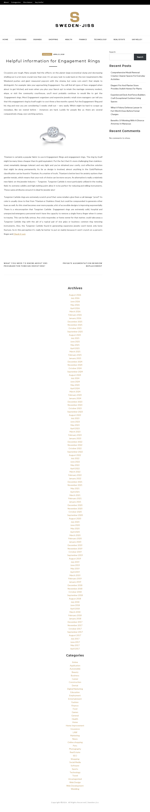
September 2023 (75, 411)
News (75, 739)
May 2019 (75, 568)
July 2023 (75, 418)
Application (75, 665)
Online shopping (75, 742)
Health (68, 39)
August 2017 (75, 635)
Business (38, 39)
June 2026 (75, 301)
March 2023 (75, 431)
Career (75, 679)
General (47, 54)
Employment (75, 695)
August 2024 (75, 375)
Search (112, 52)
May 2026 (75, 305)
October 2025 (75, 328)
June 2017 (75, 642)
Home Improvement (75, 725)
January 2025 (75, 358)
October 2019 (75, 552)
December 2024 (75, 361)
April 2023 (75, 428)
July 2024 (75, 378)
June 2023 (75, 421)
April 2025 (75, 348)
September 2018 (75, 595)
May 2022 (75, 465)
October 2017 (75, 628)
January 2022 (75, 478)
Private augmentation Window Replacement (82, 264)
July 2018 (75, 602)
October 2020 (75, 511)
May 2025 (75, 345)
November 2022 (75, 445)
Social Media (75, 762)
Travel (75, 775)
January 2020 (75, 542)
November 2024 (75, 365)
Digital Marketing (75, 689)
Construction (75, 682)
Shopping (53, 39)
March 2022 (75, 471)
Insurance (75, 729)
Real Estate (119, 39)
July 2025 (75, 338)
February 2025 (75, 355)
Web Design (75, 782)
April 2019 (75, 572)
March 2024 (75, 391)
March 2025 (75, 351)
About (6, 2)
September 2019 (75, 555)
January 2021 (75, 501)
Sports (75, 769)
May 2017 (75, 645)
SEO (75, 755)
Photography (75, 749)
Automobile (75, 668)
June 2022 (75, 461)
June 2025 (75, 341)
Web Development (75, 785)
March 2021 (75, 495)
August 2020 (75, 518)
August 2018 (75, 598)
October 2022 (75, 448)
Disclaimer (28, 2)
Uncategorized (75, 779)
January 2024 (75, 398)
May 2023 (75, 425)
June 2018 (75, 605)
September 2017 (75, 632)
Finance (83, 39)
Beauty (75, 672)
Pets (75, 745)
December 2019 (75, 545)
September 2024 (75, 371)
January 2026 (75, 318)
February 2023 (75, 435)
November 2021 (75, 485)
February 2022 (75, 475)
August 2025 (75, 335)
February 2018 (75, 615)
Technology (100, 39)
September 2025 (75, 331)
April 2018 (75, 608)
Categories (16, 2)
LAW (75, 732)
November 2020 (75, 508)
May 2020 (75, 528)
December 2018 (75, 585)
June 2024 (75, 381)
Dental (75, 685)
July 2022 (75, 458)
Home (5, 39)
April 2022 (75, 468)
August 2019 (75, 558)
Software (75, 765)
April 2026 (75, 308)
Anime (75, 662)
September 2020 (75, 515)
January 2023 (75, 438)
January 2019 (75, 582)
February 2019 (75, 578)
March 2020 (75, 535)
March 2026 (75, 311)
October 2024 (75, 368)
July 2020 (75, 522)
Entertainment (75, 699)
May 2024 (75, 385)
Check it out (19, 234)
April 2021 (75, 492)
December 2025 (75, 321)
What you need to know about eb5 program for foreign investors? (25, 264)
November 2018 (75, 588)
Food (75, 709)
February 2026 (75, 315)
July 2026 (75, 298)
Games (75, 712)
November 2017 (75, 625)
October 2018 (75, 592)
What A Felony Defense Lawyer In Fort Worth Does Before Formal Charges (126, 110)
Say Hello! (39, 2)
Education (75, 692)
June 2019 (75, 565)
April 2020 (75, 532)
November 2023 (75, 405)
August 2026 (75, 295)
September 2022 (75, 451)
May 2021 (75, 488)
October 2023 (75, 408)
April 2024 (75, 388)
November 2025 (75, 325)
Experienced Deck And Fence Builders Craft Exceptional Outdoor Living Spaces (128, 98)
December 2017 (75, 622)
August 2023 (75, 415)
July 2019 (75, 562)
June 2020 (75, 525)
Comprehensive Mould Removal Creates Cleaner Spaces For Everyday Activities (128, 75)
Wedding (75, 789)
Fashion (75, 702)
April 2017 (75, 648)
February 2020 (75, 538)
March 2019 (75, 575)
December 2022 (75, 441)
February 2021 (75, 498)
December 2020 (75, 505)
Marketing (75, 735)
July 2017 (75, 638)
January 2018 (75, 618)
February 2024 (75, 395)
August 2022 (75, 455)
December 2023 (75, 401)
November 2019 (75, 548)
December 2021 (75, 482)
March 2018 (75, 612)
